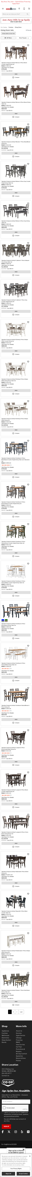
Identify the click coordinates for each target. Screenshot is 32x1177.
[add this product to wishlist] (28, 45)
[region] (16, 1165)
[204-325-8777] (24, 9)
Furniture (11, 27)
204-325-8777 (7, 1073)
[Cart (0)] (29, 9)
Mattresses (5, 1035)
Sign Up (6, 1126)
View (16, 74)
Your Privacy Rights (16, 1168)
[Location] (19, 9)
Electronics (5, 1038)
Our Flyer (19, 1047)
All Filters (9, 38)
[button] (3, 9)
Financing (19, 1040)
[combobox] (23, 37)
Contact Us (5, 1075)
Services (19, 1033)
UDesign (19, 1038)
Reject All (8, 1173)
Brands (4, 1042)
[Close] (30, 1156)
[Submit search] (28, 14)
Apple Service (20, 1035)
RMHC (18, 1042)
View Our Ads (20, 1044)
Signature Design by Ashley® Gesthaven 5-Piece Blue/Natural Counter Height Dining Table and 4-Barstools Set (16, 459)
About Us (19, 1031)
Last (21, 1012)
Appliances (5, 1031)
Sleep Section (6, 1040)
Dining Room (18, 27)
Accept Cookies (23, 1173)
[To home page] (11, 9)
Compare (17, 77)
